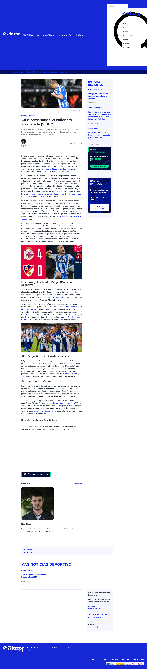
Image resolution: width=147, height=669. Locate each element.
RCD (31, 35)
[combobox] (118, 6)
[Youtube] (109, 648)
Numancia (69, 374)
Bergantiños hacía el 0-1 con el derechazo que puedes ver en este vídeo (53, 194)
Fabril (38, 35)
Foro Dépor (62, 35)
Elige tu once (93, 128)
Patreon (71, 35)
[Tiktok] (128, 648)
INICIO (25, 35)
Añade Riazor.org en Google (37, 474)
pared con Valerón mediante (44, 411)
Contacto (79, 35)
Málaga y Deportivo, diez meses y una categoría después (98, 96)
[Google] (141, 648)
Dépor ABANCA (49, 35)
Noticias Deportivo (28, 115)
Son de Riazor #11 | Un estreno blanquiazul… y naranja (43, 72)
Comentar (77, 483)
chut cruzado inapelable (30, 315)
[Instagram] (115, 648)
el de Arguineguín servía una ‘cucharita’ (61, 403)
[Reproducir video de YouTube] (51, 262)
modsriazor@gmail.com (97, 627)
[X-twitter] (122, 648)
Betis (76, 374)
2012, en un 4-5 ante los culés (54, 297)
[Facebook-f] (135, 648)
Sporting (24, 376)
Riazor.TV (14, 72)
